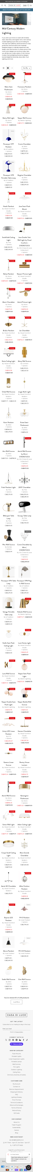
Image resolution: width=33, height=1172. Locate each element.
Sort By (25, 68)
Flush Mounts (16, 1053)
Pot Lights (16, 1067)
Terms (4, 1161)
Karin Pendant (8, 423)
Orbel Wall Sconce (8, 394)
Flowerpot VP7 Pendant (8, 146)
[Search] (5, 5)
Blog (16, 1133)
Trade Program (16, 1125)
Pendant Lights (16, 1056)
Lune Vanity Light (24, 645)
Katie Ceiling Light (8, 363)
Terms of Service (16, 1108)
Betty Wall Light (8, 119)
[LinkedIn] (16, 1040)
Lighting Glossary (16, 1097)
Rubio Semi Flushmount (8, 89)
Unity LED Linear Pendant (8, 733)
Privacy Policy (19, 1032)
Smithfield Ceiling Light (8, 239)
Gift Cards (16, 1113)
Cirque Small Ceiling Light (8, 856)
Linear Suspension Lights (16, 1059)
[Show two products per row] (8, 68)
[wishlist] (28, 5)
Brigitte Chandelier (24, 176)
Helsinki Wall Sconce (24, 613)
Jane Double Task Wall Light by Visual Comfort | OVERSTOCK (24, 243)
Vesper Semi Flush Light (24, 676)
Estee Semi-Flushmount (24, 425)
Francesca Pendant (24, 88)
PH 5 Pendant (24, 918)
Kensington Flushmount (24, 798)
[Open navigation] (2, 5)
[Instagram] (9, 1040)
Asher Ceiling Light (24, 826)
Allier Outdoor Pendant (24, 889)
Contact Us (16, 1086)
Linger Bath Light (24, 394)
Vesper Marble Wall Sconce (24, 704)
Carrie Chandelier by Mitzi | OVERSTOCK (24, 549)
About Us (16, 1122)
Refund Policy (16, 1110)
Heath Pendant (8, 208)
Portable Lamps (16, 1061)
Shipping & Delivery (16, 1092)
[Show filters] (3, 68)
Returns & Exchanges (16, 1105)
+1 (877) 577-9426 (17, 1145)
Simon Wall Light (8, 826)
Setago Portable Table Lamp (8, 614)
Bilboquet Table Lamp (8, 518)
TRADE (25, 5)
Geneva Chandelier (24, 733)
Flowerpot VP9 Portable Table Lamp (8, 177)
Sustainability (16, 1127)
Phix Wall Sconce (8, 545)
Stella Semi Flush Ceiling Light (9, 645)
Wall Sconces (16, 1064)
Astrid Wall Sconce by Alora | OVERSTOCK (24, 456)
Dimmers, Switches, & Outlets (16, 1075)
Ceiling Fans (16, 1072)
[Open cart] (31, 5)
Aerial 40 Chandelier (8, 888)
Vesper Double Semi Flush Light (9, 704)
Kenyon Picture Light (24, 276)
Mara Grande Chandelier (24, 856)
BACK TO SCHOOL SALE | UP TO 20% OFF (16, 10)
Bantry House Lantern (24, 766)
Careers (16, 1130)
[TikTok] (27, 1040)
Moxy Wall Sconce (24, 362)
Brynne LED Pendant (8, 921)
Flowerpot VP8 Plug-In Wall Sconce (24, 583)
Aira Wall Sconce (9, 452)
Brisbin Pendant (8, 332)
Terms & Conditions (16, 1102)
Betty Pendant (8, 275)
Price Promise (16, 1100)
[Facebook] (23, 1040)
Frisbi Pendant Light (8, 488)
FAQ (16, 1094)
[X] (6, 1040)
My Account (16, 1084)
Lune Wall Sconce (8, 675)
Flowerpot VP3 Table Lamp (8, 583)
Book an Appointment (16, 1089)
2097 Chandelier (24, 488)
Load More (16, 1002)
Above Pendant (8, 952)
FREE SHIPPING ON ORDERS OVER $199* (16, 1)
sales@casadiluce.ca (17, 1140)
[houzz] (20, 1040)
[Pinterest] (13, 1040)
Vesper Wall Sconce (24, 119)
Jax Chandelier (24, 332)
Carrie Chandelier (24, 145)
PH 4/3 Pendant (24, 952)
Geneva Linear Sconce (8, 766)
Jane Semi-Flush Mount (24, 210)
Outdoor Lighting (16, 1069)
